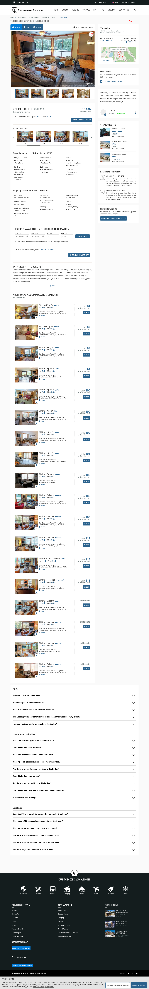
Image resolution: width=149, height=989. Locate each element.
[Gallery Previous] (12, 93)
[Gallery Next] (93, 93)
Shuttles (52, 894)
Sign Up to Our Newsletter (114, 218)
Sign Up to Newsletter (22, 948)
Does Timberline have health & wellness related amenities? (39, 790)
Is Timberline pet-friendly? (24, 797)
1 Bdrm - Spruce (46, 369)
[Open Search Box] (135, 10)
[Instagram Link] (132, 973)
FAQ (102, 10)
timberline (46, 17)
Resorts (75, 10)
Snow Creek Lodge (118, 129)
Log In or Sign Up (101, 2)
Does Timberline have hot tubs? (27, 747)
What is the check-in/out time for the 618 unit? (33, 710)
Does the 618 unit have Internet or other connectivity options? (40, 814)
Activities (125, 894)
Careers (14, 921)
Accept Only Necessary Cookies (118, 985)
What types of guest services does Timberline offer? (36, 762)
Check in (18, 233)
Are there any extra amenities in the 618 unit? (33, 850)
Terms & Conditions (18, 929)
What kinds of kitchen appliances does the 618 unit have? (38, 821)
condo (54, 17)
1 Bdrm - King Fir (46, 347)
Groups (61, 921)
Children (64, 233)
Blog (95, 10)
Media (14, 925)
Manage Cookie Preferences (22, 965)
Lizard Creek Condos (119, 141)
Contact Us (124, 10)
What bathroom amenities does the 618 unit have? (35, 828)
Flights (96, 894)
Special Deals (63, 914)
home (12, 17)
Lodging (65, 10)
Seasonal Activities (64, 936)
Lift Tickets (111, 894)
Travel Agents (63, 929)
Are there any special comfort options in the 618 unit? (36, 835)
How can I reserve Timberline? (26, 695)
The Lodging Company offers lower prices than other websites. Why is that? (46, 717)
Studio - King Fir (46, 305)
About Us (111, 10)
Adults (49, 233)
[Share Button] (136, 973)
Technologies (16, 933)
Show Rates (83, 236)
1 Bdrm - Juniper (46, 622)
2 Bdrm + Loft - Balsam (49, 559)
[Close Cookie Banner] (146, 978)
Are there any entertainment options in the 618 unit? (36, 842)
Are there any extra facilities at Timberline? (32, 783)
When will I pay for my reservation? (28, 702)
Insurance (23, 894)
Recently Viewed (128, 2)
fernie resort (21, 17)
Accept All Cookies (138, 985)
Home (56, 10)
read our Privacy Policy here (43, 987)
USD (116, 2)
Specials (86, 10)
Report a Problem (18, 936)
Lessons (38, 894)
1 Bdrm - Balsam (46, 601)
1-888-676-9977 (46, 249)
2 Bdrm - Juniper (46, 516)
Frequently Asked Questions (68, 933)
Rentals (82, 894)
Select (86, 312)
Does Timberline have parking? (26, 776)
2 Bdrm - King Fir (46, 432)
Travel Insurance (64, 925)
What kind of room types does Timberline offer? (34, 740)
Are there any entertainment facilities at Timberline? (36, 769)
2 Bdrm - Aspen (46, 411)
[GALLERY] (26, 312)
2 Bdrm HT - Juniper (48, 580)
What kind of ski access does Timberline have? (33, 755)
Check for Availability (81, 120)
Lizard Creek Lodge (119, 154)
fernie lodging (34, 17)
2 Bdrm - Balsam (46, 495)
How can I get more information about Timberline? (35, 724)
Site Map (15, 918)
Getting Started (63, 910)
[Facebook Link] (128, 973)
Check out (35, 233)
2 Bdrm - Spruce (46, 390)
